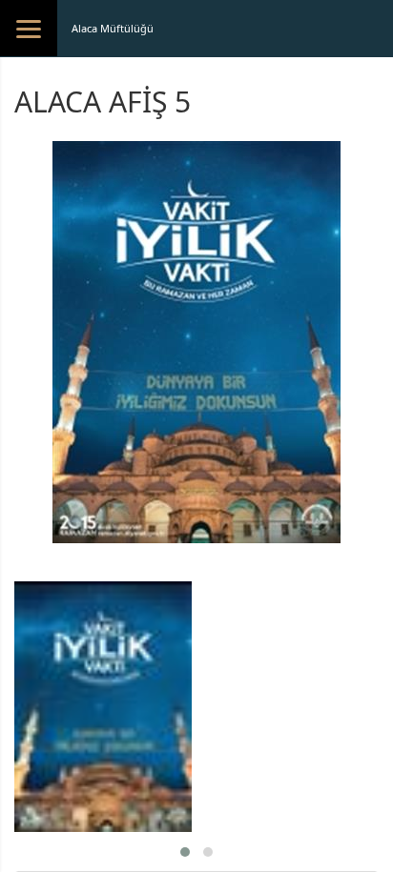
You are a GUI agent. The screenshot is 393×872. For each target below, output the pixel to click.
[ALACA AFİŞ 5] (103, 706)
